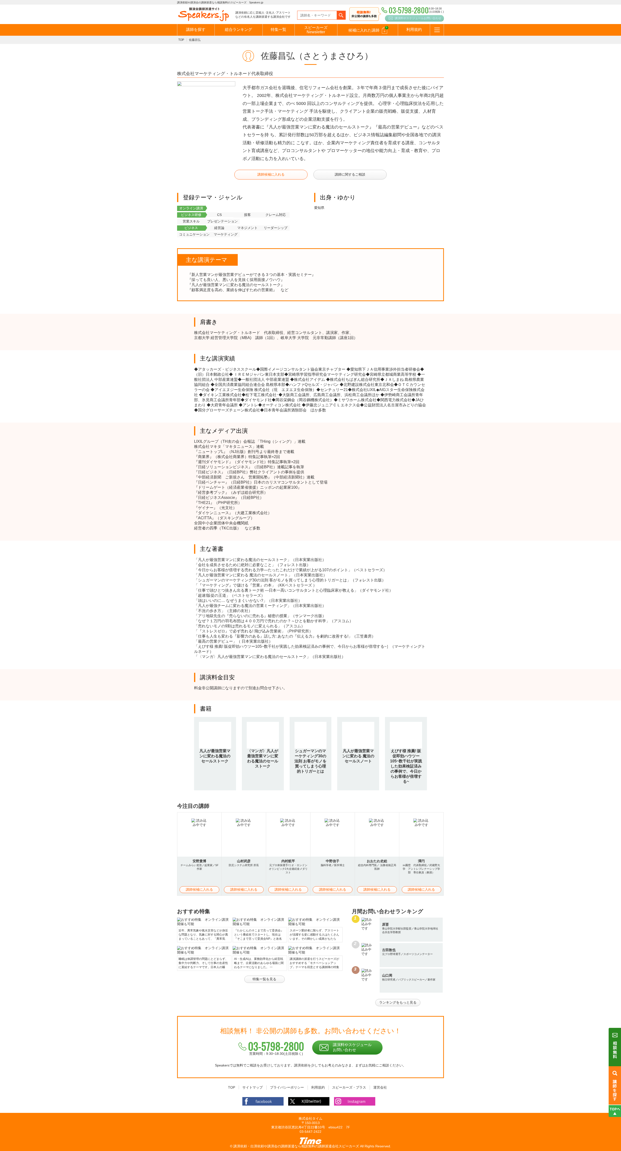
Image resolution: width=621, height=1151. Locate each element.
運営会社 (380, 1087)
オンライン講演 (191, 208)
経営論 (219, 228)
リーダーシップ (275, 228)
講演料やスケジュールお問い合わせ (418, 18)
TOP (181, 40)
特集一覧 (278, 29)
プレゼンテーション (222, 221)
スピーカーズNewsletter (315, 30)
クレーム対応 (275, 215)
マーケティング (225, 234)
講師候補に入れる (271, 174)
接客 (247, 215)
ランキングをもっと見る (398, 1002)
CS (219, 215)
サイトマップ (252, 1087)
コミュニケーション (194, 234)
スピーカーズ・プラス (349, 1087)
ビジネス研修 (191, 215)
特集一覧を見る (264, 979)
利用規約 (414, 29)
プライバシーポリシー (287, 1087)
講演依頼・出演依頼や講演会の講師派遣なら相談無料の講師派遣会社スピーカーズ (296, 1146)
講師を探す (195, 29)
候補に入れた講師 (367, 29)
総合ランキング (238, 29)
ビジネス (191, 228)
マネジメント (247, 228)
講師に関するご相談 (350, 174)
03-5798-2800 (276, 1046)
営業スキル (191, 221)
